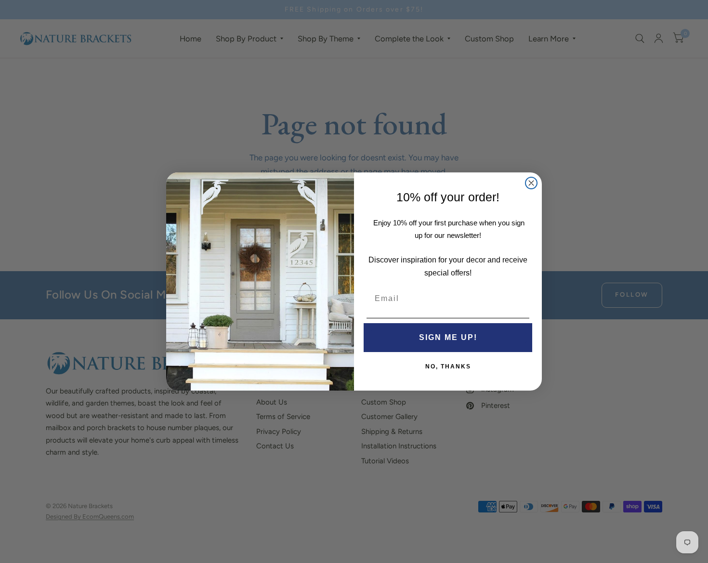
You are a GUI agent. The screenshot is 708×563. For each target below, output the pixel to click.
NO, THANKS (448, 366)
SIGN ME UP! (448, 337)
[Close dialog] (531, 183)
